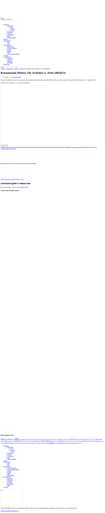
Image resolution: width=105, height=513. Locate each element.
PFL (8, 42)
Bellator (12, 29)
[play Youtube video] (52, 114)
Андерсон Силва (47, 439)
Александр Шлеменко (39, 439)
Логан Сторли (21, 147)
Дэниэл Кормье (4, 441)
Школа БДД (10, 46)
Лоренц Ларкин (29, 147)
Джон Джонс (73, 439)
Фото (8, 36)
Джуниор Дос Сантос (90, 439)
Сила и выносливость (13, 54)
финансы (77, 443)
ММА (8, 52)
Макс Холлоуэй (74, 441)
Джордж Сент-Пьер (82, 439)
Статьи (6, 55)
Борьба (9, 51)
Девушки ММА (11, 37)
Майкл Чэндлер (68, 441)
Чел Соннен (38, 443)
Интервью (10, 31)
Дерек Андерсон (12, 147)
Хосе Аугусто (90, 147)
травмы (73, 443)
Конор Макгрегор (47, 441)
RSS (8, 485)
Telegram (9, 61)
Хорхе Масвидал (25, 443)
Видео (5, 39)
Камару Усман (31, 441)
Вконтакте (10, 58)
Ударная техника (12, 48)
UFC (11, 27)
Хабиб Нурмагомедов (10, 443)
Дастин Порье (60, 439)
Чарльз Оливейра (32, 443)
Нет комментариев (16, 77)
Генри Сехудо (54, 439)
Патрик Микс (46, 147)
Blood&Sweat (9, 439)
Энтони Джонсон (11, 148)
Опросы (9, 33)
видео (6, 147)
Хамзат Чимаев (19, 443)
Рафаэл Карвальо (72, 147)
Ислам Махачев (17, 441)
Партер (9, 49)
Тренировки (7, 45)
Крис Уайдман (55, 441)
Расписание (7, 40)
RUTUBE (10, 63)
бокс (48, 443)
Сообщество (7, 57)
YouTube (9, 60)
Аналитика (10, 34)
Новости (6, 24)
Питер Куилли (63, 147)
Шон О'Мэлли (44, 443)
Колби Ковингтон (37, 441)
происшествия (61, 443)
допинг (56, 443)
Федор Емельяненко (96, 441)
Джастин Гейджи (66, 439)
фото (80, 443)
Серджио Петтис (81, 147)
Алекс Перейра (31, 439)
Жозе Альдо (11, 441)
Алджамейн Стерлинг (24, 439)
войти (9, 187)
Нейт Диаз (79, 441)
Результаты (10, 26)
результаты (67, 443)
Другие (12, 30)
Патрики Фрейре (54, 147)
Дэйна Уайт (98, 439)
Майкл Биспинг (61, 441)
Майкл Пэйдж (38, 147)
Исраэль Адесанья (24, 441)
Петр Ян (83, 441)
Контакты (6, 64)
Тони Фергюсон (88, 441)
